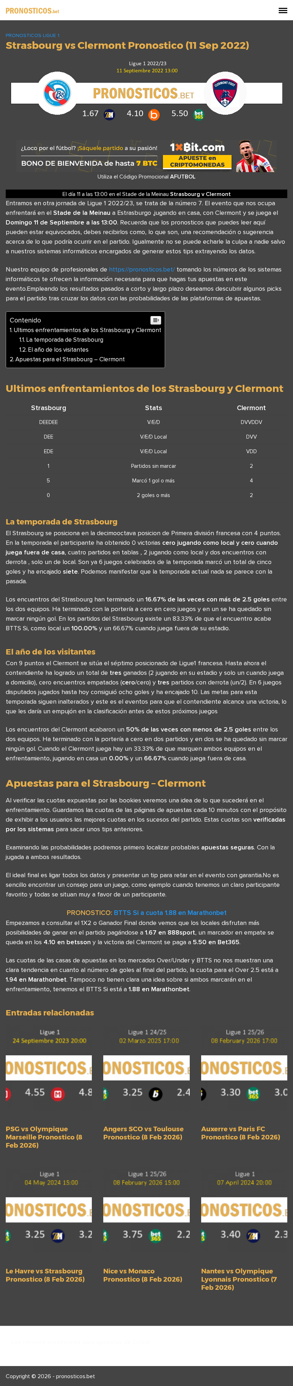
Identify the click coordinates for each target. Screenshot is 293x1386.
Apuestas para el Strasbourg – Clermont (70, 359)
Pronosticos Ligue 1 (32, 35)
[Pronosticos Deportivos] (32, 10)
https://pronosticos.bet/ (142, 269)
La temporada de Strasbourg (64, 339)
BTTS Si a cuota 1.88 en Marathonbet (170, 912)
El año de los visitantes (58, 349)
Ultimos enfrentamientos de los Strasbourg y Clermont (87, 329)
